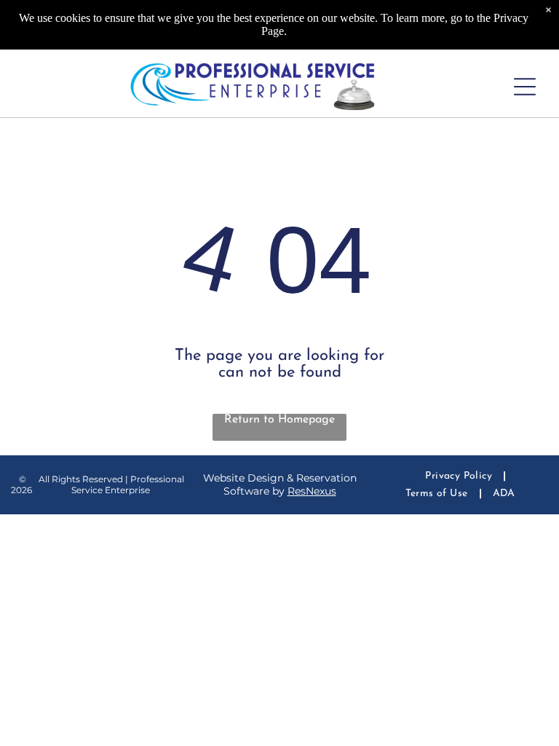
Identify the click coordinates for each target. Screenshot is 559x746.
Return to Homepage (279, 419)
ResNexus (312, 491)
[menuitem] (460, 476)
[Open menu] (525, 87)
